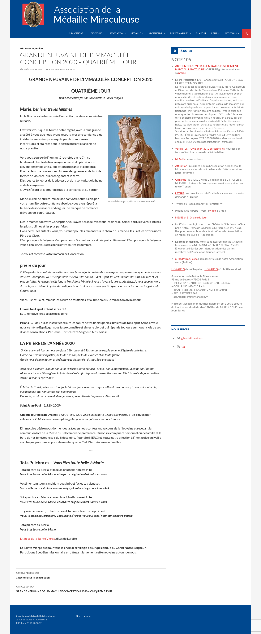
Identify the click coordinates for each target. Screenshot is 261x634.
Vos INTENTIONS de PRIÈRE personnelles (200, 148)
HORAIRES (178, 269)
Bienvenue (96, 33)
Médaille (136, 33)
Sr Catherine (155, 33)
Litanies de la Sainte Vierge (37, 538)
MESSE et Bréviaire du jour (191, 217)
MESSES (180, 159)
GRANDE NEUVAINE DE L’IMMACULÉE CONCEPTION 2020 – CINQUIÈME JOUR (64, 589)
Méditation (27, 48)
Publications (75, 33)
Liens (214, 33)
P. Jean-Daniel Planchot (63, 69)
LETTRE (179, 193)
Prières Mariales (179, 33)
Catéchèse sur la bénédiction (33, 575)
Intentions (231, 33)
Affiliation (181, 165)
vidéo (212, 210)
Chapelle (201, 33)
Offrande (180, 179)
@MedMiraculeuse (186, 258)
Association (116, 33)
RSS (182, 346)
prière (39, 48)
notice (182, 72)
